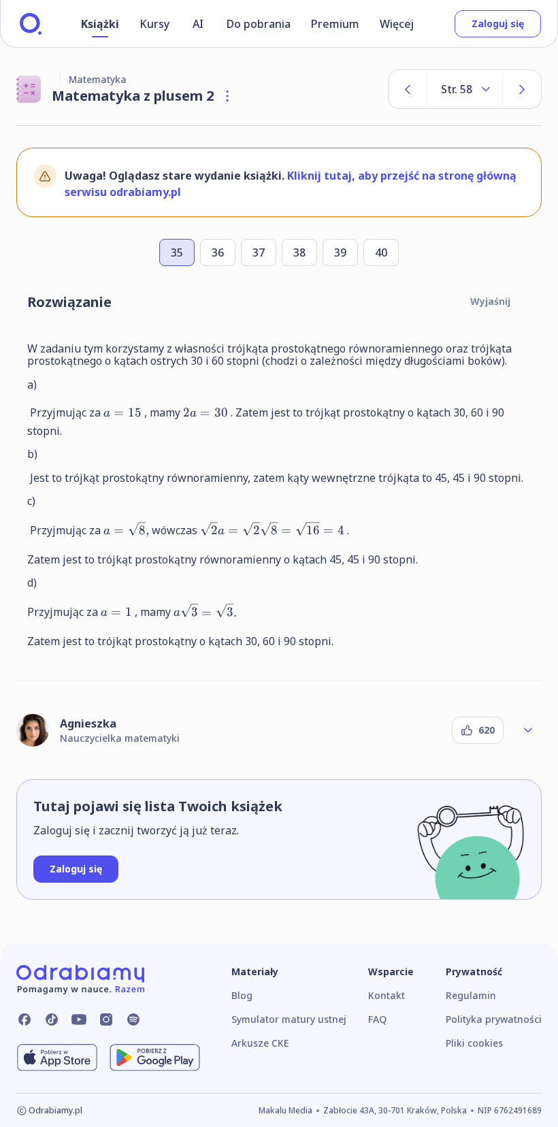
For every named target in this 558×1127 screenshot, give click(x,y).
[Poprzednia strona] (407, 89)
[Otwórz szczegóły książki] (227, 96)
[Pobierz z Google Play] (155, 1057)
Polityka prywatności (494, 1019)
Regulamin (471, 995)
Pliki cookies (474, 1042)
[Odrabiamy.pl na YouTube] (79, 1019)
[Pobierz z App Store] (57, 1057)
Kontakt (386, 995)
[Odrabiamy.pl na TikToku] (52, 1019)
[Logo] (30, 23)
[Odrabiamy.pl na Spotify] (133, 1019)
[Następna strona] (522, 89)
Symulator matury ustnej (288, 1019)
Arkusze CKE (260, 1042)
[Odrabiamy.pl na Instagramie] (106, 1019)
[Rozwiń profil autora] (528, 730)
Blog (241, 995)
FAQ (377, 1019)
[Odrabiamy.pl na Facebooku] (24, 1019)
